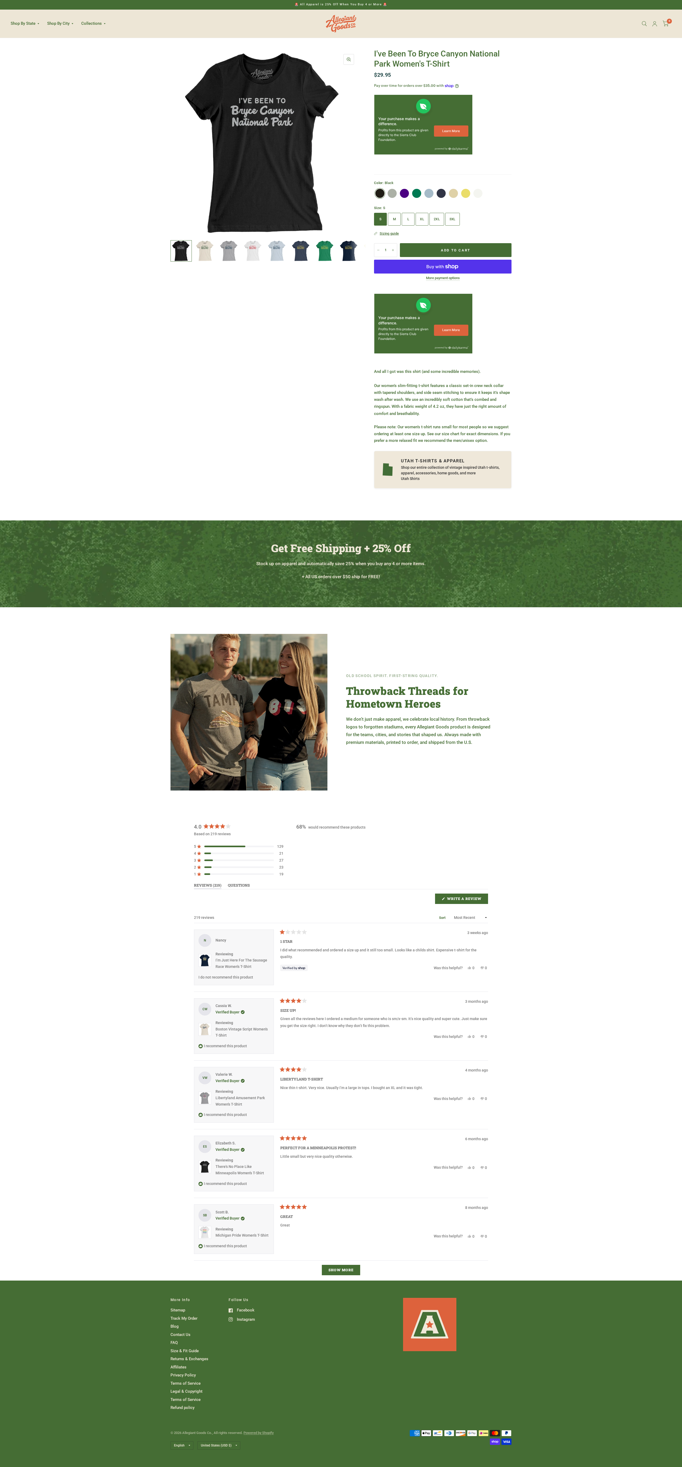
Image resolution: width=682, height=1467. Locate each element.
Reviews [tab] (207, 886)
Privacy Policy (183, 1375)
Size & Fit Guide (184, 1350)
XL (422, 219)
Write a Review (465, 900)
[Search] (644, 24)
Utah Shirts (410, 478)
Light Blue (429, 193)
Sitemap (177, 1310)
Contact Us (180, 1334)
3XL (452, 219)
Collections (91, 23)
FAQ (174, 1342)
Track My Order (183, 1318)
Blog (174, 1326)
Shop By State (23, 23)
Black (380, 193)
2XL (437, 219)
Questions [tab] (239, 886)
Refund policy (182, 1407)
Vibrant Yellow (466, 193)
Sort (442, 918)
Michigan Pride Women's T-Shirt (242, 1235)
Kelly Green (417, 193)
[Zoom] (348, 59)
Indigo (404, 193)
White (478, 193)
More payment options (443, 278)
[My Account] (654, 24)
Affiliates (178, 1367)
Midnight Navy (441, 193)
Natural (453, 193)
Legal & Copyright (186, 1391)
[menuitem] (27, 24)
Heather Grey (392, 193)
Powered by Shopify (258, 1433)
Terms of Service (185, 1383)
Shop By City (58, 23)
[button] (238, 846)
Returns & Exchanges (189, 1358)
